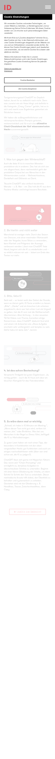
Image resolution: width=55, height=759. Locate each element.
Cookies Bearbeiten (27, 80)
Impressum (8, 71)
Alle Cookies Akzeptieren (27, 89)
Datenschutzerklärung (12, 69)
